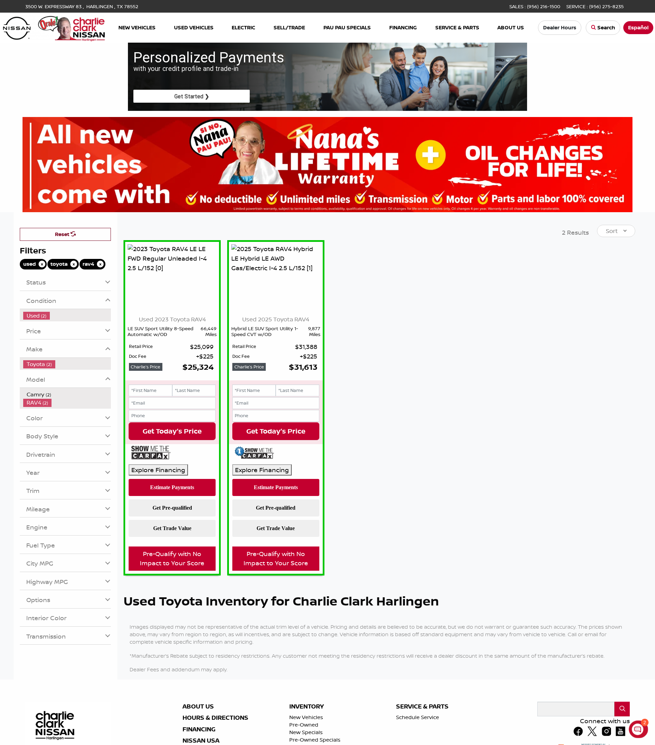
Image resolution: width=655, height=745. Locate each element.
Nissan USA (201, 740)
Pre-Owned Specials (314, 739)
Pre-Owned (303, 724)
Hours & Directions (215, 717)
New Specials (306, 732)
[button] (137, 27)
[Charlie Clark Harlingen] (54, 27)
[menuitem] (67, 315)
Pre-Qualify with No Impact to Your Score (172, 558)
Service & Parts (422, 706)
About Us (198, 706)
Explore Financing (158, 469)
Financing (199, 729)
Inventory (306, 706)
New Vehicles (306, 717)
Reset (63, 234)
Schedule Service (417, 717)
